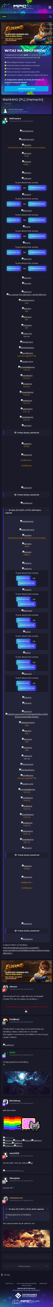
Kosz (26, 112)
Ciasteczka (26, 1285)
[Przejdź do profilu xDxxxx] (5, 987)
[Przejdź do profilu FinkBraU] (5, 1020)
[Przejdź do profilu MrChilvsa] (5, 1102)
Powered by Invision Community (26, 1290)
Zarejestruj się (37, 188)
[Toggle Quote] (6, 510)
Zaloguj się (14, 188)
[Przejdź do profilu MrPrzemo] (5, 110)
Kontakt (43, 1283)
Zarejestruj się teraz (26, 89)
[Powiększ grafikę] (26, 131)
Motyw (9, 1283)
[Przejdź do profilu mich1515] (5, 1154)
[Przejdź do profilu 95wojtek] (5, 1179)
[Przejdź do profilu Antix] (5, 1053)
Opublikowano (21, 121)
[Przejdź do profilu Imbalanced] (5, 1199)
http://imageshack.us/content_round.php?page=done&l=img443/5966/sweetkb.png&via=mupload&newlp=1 (26, 950)
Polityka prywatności (27, 1283)
